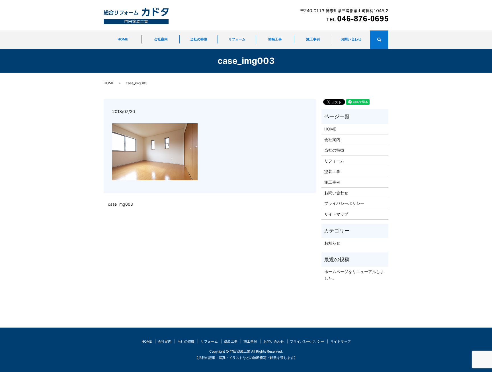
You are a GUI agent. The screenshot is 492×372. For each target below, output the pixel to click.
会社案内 (161, 39)
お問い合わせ (351, 39)
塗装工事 (275, 39)
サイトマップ (336, 214)
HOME (123, 39)
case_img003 (120, 204)
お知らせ (332, 242)
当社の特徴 (198, 39)
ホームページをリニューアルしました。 (354, 274)
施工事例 (313, 39)
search (387, 39)
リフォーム (236, 39)
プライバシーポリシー (344, 203)
